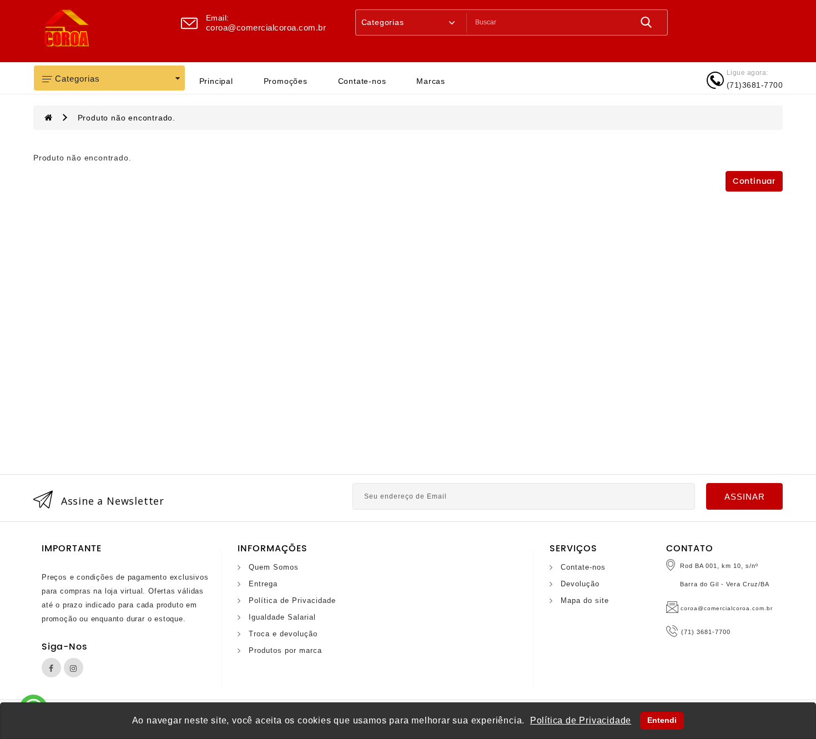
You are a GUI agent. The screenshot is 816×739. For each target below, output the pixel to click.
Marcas (430, 81)
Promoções (286, 81)
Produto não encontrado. (126, 117)
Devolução (580, 584)
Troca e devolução (283, 634)
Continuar (754, 181)
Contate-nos (362, 81)
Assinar (744, 496)
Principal (216, 81)
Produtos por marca (285, 650)
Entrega (263, 584)
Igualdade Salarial (282, 617)
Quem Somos (274, 567)
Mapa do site (585, 600)
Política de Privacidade (292, 600)
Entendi (662, 720)
